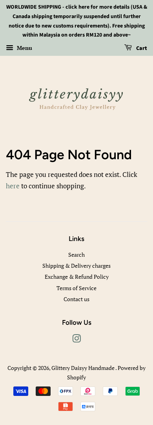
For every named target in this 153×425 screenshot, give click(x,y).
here (13, 185)
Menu (23, 48)
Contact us (76, 299)
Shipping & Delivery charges (76, 265)
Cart (141, 48)
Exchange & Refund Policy (77, 276)
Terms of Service (76, 288)
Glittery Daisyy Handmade (83, 368)
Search (76, 254)
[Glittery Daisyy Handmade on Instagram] (76, 340)
